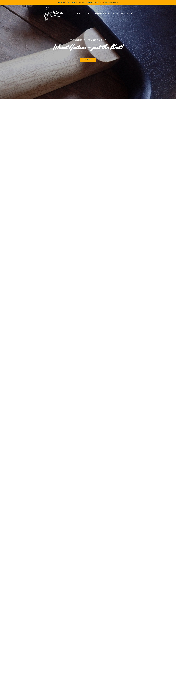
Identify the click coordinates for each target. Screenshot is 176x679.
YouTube (88, 13)
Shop (78, 13)
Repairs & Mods (102, 13)
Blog (115, 13)
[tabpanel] (88, 49)
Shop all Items (88, 59)
